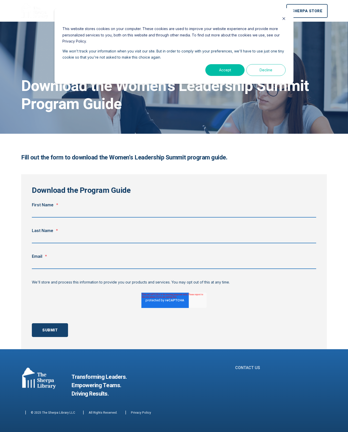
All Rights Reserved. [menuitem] (103, 412)
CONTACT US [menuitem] (247, 368)
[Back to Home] (34, 18)
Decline (266, 70)
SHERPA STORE (307, 11)
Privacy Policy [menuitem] (141, 412)
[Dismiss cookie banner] (284, 19)
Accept (225, 70)
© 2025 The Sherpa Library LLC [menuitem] (53, 412)
